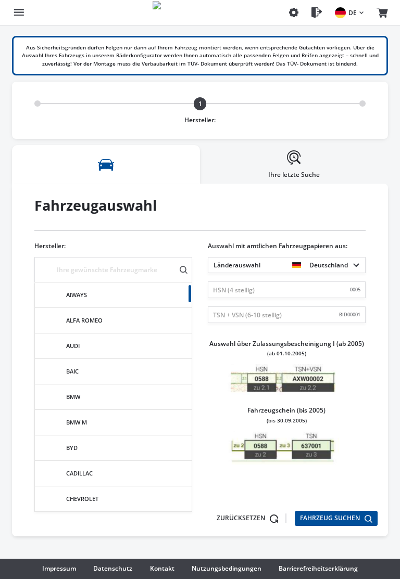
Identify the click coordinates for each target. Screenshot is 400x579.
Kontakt (162, 568)
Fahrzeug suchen (330, 517)
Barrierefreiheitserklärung (318, 568)
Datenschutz (112, 568)
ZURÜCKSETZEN (242, 517)
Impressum (59, 568)
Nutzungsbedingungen (226, 568)
